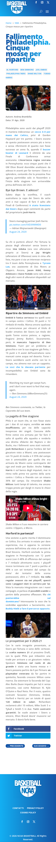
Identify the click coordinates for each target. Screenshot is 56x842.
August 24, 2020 (18, 231)
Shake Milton (34, 73)
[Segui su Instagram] (42, 2)
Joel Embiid (41, 69)
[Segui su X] (48, 2)
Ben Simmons (27, 69)
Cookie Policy (28, 813)
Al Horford (12, 69)
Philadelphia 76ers (15, 73)
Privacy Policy (35, 808)
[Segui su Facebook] (36, 2)
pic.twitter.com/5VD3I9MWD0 (25, 224)
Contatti (18, 808)
